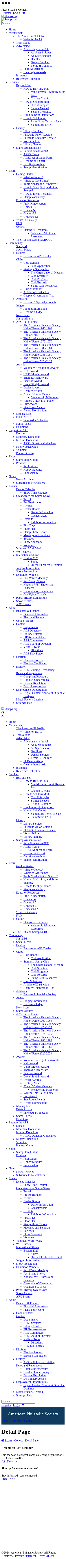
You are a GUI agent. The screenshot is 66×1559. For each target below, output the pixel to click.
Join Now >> (9, 1461)
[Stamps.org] (9, 16)
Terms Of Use (46, 1555)
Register (6, 12)
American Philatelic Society (33, 1414)
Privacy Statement (25, 1555)
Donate (17, 1421)
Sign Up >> (8, 1478)
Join (6, 1421)
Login (16, 12)
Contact (28, 1421)
